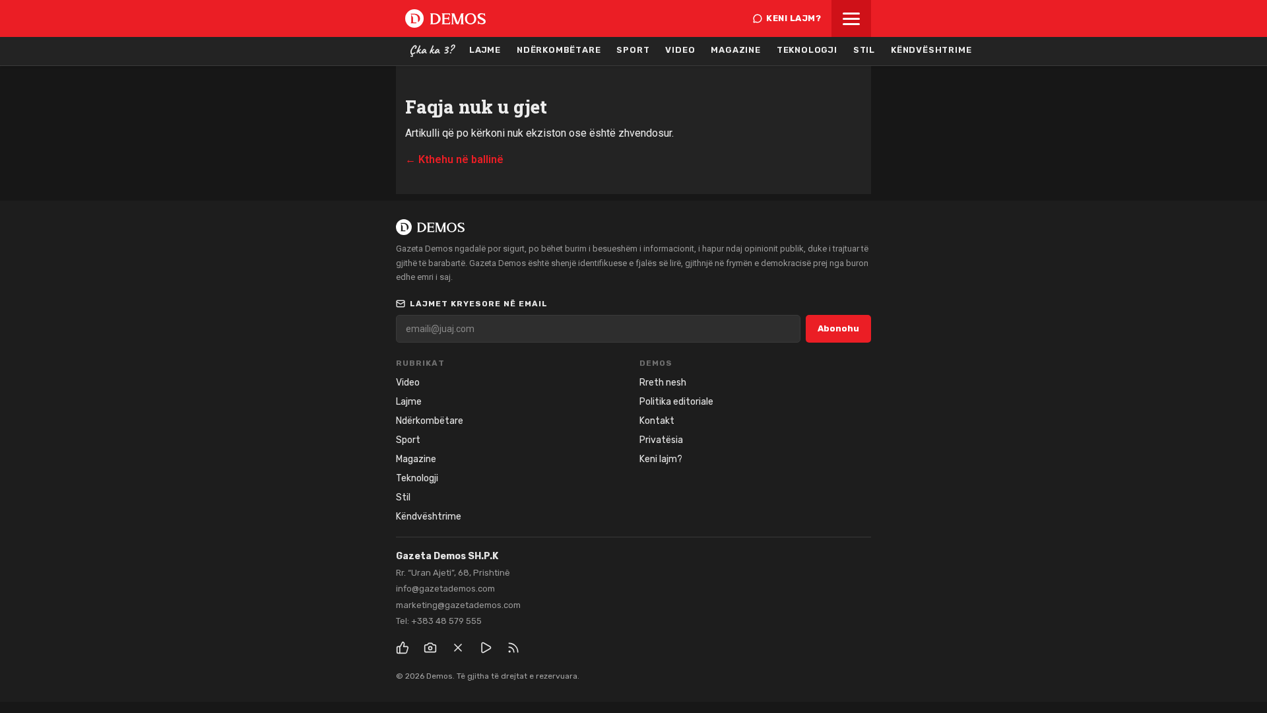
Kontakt (656, 420)
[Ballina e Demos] (445, 18)
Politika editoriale (676, 401)
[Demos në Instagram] (430, 647)
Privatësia (661, 440)
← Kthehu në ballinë (454, 159)
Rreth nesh (662, 382)
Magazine (735, 50)
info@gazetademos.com (445, 589)
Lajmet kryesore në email (479, 303)
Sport (632, 50)
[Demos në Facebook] (402, 647)
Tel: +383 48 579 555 (439, 621)
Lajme (485, 50)
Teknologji (807, 50)
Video (680, 50)
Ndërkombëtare (559, 50)
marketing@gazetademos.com (458, 605)
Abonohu (838, 328)
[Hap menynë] (851, 18)
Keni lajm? (793, 18)
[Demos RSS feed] (513, 647)
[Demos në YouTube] (485, 647)
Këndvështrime (931, 50)
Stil (864, 50)
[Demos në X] (458, 647)
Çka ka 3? (431, 49)
